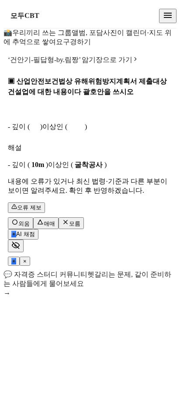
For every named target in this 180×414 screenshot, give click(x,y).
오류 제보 (29, 207)
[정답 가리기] (16, 246)
